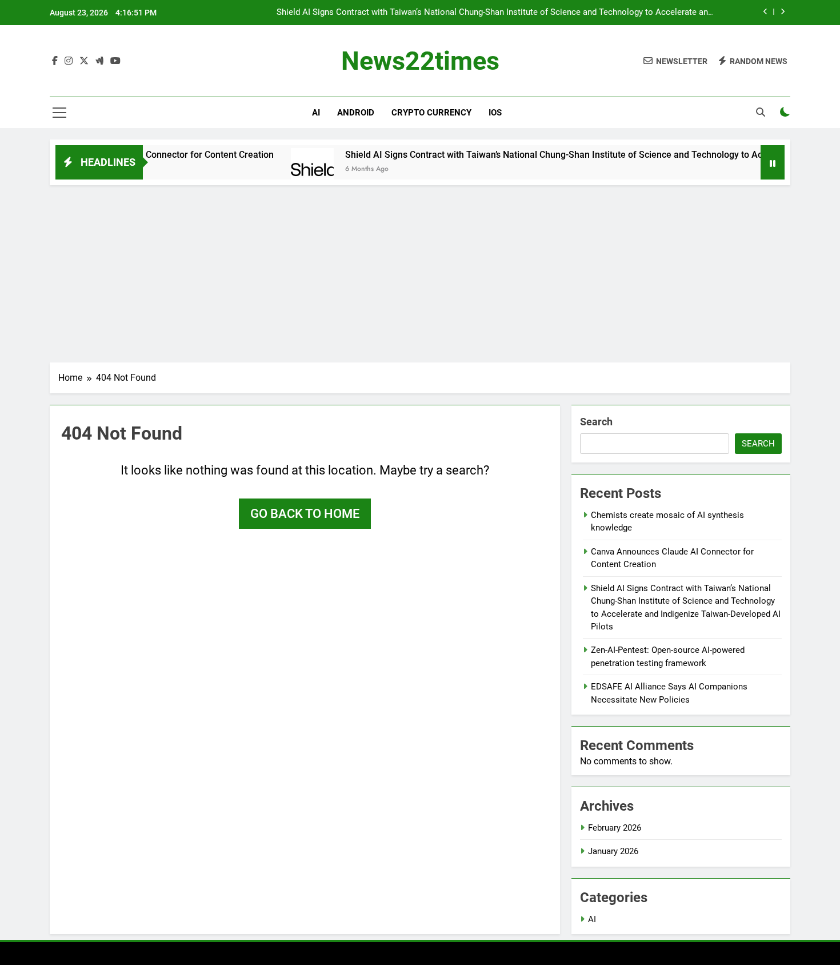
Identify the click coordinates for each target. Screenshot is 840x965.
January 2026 (613, 851)
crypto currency (431, 112)
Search (596, 422)
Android (355, 112)
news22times (420, 61)
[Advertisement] (420, 271)
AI (316, 112)
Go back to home (304, 514)
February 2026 (614, 828)
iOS (495, 112)
